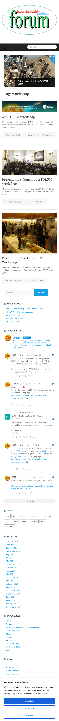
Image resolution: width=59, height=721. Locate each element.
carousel (9, 621)
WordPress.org (12, 674)
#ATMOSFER (39, 454)
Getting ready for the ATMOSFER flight (24, 82)
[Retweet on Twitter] (18, 412)
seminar (34, 521)
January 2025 (11, 548)
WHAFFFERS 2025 (13, 315)
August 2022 (11, 571)
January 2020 (11, 587)
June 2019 (10, 600)
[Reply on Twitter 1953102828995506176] (13, 376)
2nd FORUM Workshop (18, 117)
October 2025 (12, 541)
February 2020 (12, 584)
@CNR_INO (47, 451)
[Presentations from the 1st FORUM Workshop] (29, 162)
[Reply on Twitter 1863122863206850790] (13, 437)
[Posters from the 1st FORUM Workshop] (29, 233)
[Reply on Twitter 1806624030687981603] (13, 493)
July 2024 (10, 554)
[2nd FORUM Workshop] (29, 106)
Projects (9, 640)
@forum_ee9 (25, 355)
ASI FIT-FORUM (12, 322)
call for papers (18, 516)
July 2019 (10, 597)
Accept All (29, 701)
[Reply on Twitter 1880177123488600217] (13, 405)
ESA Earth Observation (22, 416)
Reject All (29, 715)
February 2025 (12, 544)
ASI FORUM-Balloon (14, 318)
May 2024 (10, 561)
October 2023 (12, 567)
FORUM (15, 355)
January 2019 (11, 603)
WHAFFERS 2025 (13, 647)
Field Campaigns (13, 630)
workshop (9, 526)
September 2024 (13, 551)
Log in (8, 664)
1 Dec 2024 (16, 419)
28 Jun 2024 (37, 477)
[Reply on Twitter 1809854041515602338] (13, 469)
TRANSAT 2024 (12, 643)
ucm (43, 521)
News (8, 637)
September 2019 (13, 594)
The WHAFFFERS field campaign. (19, 312)
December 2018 (13, 607)
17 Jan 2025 (37, 384)
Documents (10, 624)
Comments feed (12, 670)
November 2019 (13, 590)
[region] (29, 699)
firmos (23, 521)
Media (8, 634)
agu (7, 516)
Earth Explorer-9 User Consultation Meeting (24, 627)
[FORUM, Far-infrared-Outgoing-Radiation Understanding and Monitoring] (29, 19)
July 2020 (10, 580)
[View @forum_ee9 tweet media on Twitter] (27, 398)
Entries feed (11, 667)
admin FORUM (33, 135)
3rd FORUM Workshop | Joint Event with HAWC (25, 308)
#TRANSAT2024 (23, 488)
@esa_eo (40, 416)
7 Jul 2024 (36, 445)
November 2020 (13, 577)
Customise (29, 708)
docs (7, 521)
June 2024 (10, 558)
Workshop (49, 135)
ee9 (15, 521)
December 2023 (13, 564)
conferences (46, 516)
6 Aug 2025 (37, 355)
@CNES (18, 456)
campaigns (33, 516)
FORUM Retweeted (27, 412)
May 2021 (10, 574)
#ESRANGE (20, 451)
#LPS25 (14, 433)
